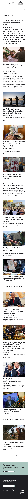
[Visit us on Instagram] (21, 493)
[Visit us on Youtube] (23, 493)
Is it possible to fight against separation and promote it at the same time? (13, 279)
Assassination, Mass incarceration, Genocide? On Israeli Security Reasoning (13, 66)
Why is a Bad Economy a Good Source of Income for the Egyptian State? (14, 144)
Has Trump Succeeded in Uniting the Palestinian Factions (12, 412)
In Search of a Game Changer (13, 442)
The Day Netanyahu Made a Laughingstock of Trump (13, 380)
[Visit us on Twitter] (21, 491)
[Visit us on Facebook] (23, 491)
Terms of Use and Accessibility (6, 489)
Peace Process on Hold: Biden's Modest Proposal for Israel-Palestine (13, 311)
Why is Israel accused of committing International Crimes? (12, 177)
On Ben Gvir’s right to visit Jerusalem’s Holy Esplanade (13, 218)
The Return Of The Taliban (12, 248)
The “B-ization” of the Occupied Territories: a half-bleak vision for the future (13, 111)
